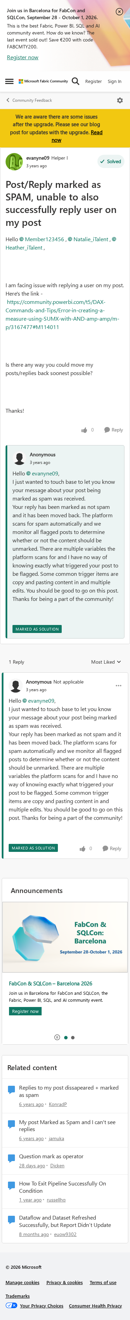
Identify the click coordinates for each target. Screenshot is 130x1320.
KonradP (58, 1104)
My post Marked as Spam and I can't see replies (67, 1126)
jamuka (56, 1138)
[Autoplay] (57, 1037)
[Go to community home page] (43, 81)
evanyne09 (38, 157)
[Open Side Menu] (9, 81)
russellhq (56, 1199)
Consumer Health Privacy (95, 1305)
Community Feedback (32, 100)
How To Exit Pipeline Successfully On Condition (62, 1187)
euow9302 (65, 1234)
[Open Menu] (120, 100)
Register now (22, 57)
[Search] (75, 81)
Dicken (57, 1165)
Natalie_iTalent (90, 239)
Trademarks (18, 1296)
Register (93, 81)
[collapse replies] (65, 675)
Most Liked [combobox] (106, 661)
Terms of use (103, 1282)
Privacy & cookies (64, 1282)
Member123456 (44, 239)
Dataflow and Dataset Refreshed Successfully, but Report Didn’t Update (65, 1221)
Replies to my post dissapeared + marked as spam (69, 1091)
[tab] (65, 1037)
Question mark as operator (51, 1156)
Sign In (114, 81)
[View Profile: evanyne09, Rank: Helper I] (14, 161)
